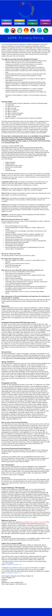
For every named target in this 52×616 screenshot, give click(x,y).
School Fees (32, 20)
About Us (6, 20)
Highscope (19, 20)
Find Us (45, 23)
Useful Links (45, 20)
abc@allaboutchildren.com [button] (13, 564)
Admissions (7, 23)
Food (19, 23)
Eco (32, 23)
